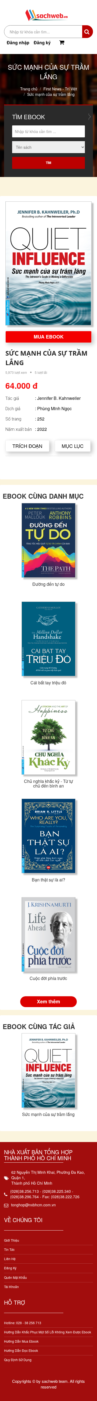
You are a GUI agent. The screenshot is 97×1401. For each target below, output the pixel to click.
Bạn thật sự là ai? (48, 880)
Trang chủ (28, 88)
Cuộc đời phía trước (48, 978)
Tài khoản (11, 1286)
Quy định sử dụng (18, 1359)
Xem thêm (48, 1001)
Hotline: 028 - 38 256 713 (22, 1322)
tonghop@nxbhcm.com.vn (33, 1204)
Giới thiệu (11, 1240)
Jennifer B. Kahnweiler (59, 398)
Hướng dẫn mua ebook (21, 1341)
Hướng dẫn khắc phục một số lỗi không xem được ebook (47, 1332)
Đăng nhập (18, 42)
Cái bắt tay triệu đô (48, 682)
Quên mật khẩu (15, 1277)
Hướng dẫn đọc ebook (21, 1350)
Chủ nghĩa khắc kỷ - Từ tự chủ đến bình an (48, 783)
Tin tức (9, 1249)
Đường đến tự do (48, 584)
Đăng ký (42, 42)
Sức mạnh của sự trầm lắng (48, 1114)
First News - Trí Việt (60, 88)
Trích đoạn (27, 445)
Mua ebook (49, 336)
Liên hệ (10, 1258)
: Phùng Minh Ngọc (53, 408)
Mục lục (73, 445)
